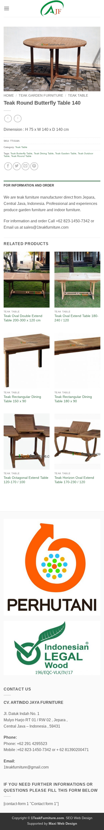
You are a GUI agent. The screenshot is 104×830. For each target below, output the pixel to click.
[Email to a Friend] (26, 166)
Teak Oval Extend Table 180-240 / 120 (76, 318)
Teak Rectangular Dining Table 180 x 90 (73, 399)
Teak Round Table (21, 156)
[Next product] (8, 118)
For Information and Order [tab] (29, 185)
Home (9, 95)
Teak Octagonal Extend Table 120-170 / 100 (26, 480)
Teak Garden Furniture (41, 95)
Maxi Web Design (63, 823)
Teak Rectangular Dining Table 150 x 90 (22, 399)
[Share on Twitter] (17, 166)
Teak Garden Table (65, 153)
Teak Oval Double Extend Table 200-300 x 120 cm (23, 318)
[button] (6, 8)
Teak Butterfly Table (21, 153)
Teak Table (78, 95)
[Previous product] (17, 118)
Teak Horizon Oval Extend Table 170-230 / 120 (74, 480)
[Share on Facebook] (8, 166)
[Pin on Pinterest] (34, 166)
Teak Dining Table (44, 153)
